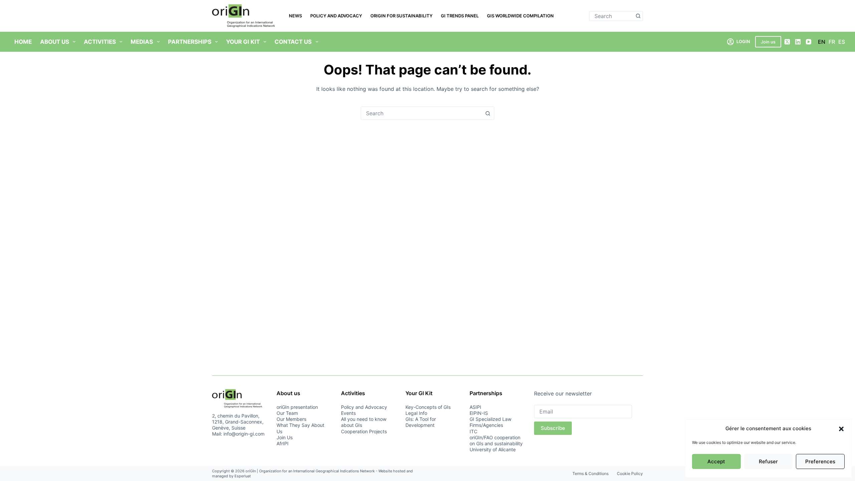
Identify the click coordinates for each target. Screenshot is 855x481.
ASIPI (475, 407)
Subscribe (553, 428)
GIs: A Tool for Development (420, 422)
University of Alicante (493, 449)
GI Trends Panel (460, 15)
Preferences (820, 461)
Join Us (285, 437)
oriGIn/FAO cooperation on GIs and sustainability (496, 440)
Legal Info (416, 413)
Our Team (287, 413)
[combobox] (611, 16)
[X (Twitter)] (787, 41)
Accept (716, 461)
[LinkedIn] (798, 41)
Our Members (291, 419)
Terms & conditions (590, 473)
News (295, 15)
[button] (841, 429)
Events (348, 413)
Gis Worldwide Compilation (520, 15)
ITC (473, 431)
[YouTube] (808, 41)
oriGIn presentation (297, 407)
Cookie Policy (630, 473)
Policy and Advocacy (336, 15)
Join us (768, 41)
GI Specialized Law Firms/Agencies (490, 422)
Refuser (768, 461)
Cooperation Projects (364, 431)
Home (23, 41)
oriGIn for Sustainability (401, 15)
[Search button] (638, 16)
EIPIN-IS (479, 413)
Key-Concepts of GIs (428, 407)
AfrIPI (283, 443)
